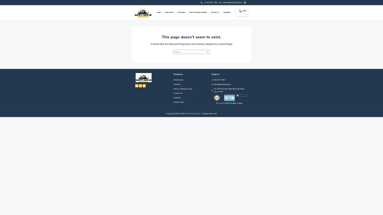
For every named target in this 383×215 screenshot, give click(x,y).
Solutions (181, 12)
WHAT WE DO (169, 12)
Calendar (226, 12)
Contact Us (215, 12)
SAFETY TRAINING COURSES (198, 12)
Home (159, 12)
